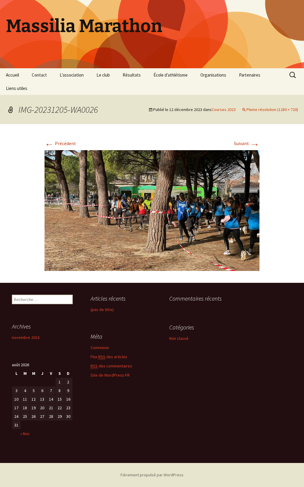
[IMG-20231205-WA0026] (152, 210)
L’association (72, 75)
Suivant (246, 143)
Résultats (132, 75)
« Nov (25, 433)
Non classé (179, 338)
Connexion (100, 347)
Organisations (213, 75)
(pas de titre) (102, 309)
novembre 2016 (25, 337)
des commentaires (111, 366)
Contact (39, 75)
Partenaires (249, 75)
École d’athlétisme (170, 75)
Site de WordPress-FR (110, 375)
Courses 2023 (224, 109)
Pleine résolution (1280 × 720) (272, 109)
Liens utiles (16, 88)
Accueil (12, 75)
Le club (103, 75)
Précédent (60, 143)
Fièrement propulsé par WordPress (152, 475)
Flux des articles (109, 356)
